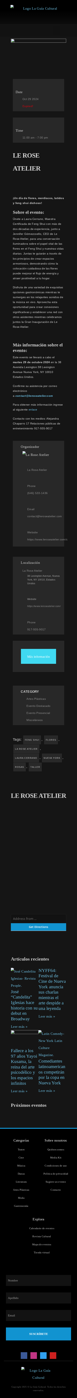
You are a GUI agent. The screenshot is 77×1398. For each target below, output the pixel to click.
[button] (56, 30)
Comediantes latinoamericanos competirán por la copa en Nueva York (51, 1072)
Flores (51, 740)
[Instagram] (33, 1355)
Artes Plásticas (36, 698)
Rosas (19, 767)
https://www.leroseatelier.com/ (44, 606)
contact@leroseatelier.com (44, 516)
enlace (33, 409)
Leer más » (19, 1027)
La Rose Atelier (26, 749)
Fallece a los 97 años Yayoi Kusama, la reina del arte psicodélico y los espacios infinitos (24, 1067)
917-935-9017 (36, 629)
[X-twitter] (43, 1355)
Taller (35, 767)
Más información (38, 656)
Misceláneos (34, 720)
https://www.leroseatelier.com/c (47, 539)
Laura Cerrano (26, 758)
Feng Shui (32, 740)
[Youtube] (53, 1355)
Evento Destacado (38, 705)
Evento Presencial (38, 713)
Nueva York (52, 758)
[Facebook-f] (24, 1355)
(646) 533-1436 (37, 493)
